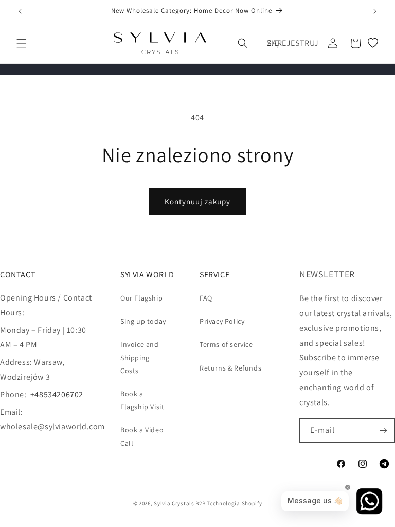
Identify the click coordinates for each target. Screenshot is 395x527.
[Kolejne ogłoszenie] (375, 11)
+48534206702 (56, 394)
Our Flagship (141, 298)
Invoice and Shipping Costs (139, 357)
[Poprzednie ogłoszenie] (20, 11)
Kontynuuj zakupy (197, 201)
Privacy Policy (222, 321)
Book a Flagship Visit (142, 400)
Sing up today (143, 321)
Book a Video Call (142, 436)
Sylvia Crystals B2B (179, 503)
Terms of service (226, 344)
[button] (21, 43)
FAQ (206, 298)
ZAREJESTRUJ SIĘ (293, 43)
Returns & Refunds (230, 368)
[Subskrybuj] (383, 430)
